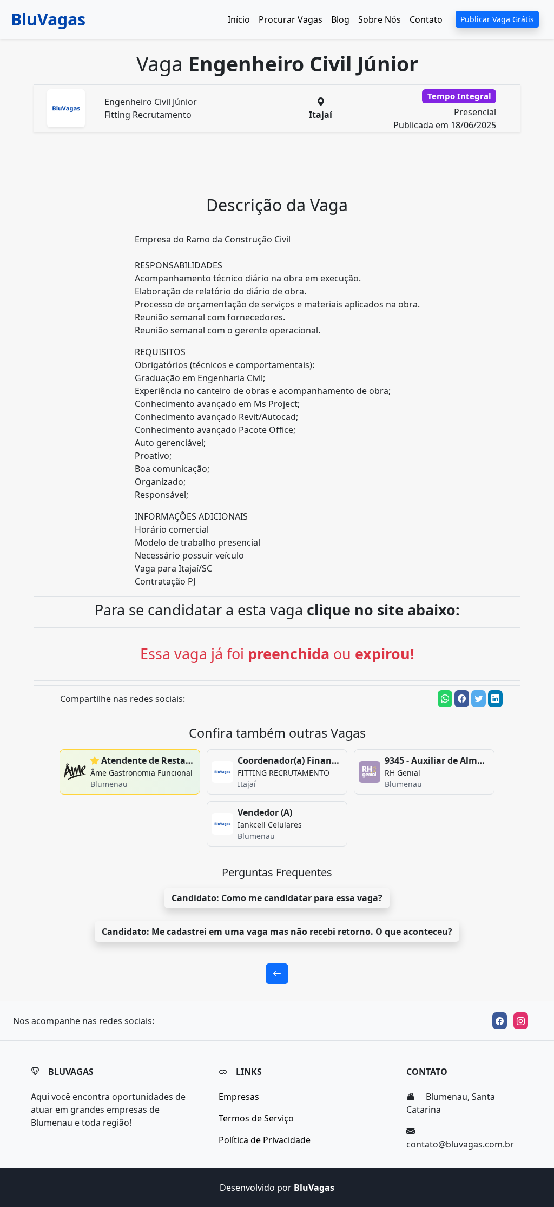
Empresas (239, 1097)
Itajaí (320, 115)
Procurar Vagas (290, 19)
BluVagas (48, 19)
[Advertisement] (283, 168)
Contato (426, 19)
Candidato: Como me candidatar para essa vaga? (277, 898)
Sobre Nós (379, 19)
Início (239, 19)
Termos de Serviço (256, 1118)
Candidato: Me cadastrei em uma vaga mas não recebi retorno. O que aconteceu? (277, 931)
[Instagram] (520, 1021)
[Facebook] (499, 1021)
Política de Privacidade (265, 1140)
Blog (340, 19)
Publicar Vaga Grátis (497, 19)
